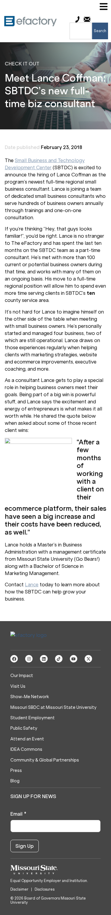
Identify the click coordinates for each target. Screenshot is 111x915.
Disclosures (44, 889)
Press (16, 770)
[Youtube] (73, 658)
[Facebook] (14, 658)
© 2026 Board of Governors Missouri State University (48, 900)
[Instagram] (29, 658)
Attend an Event (27, 739)
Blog (15, 781)
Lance (31, 584)
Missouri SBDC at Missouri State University (53, 707)
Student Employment (32, 718)
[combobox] (80, 31)
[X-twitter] (88, 658)
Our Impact (21, 675)
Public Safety (23, 728)
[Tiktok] (58, 658)
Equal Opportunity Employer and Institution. (49, 880)
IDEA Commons (26, 749)
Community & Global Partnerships (44, 760)
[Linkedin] (43, 658)
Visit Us (17, 686)
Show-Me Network (29, 697)
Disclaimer (19, 889)
